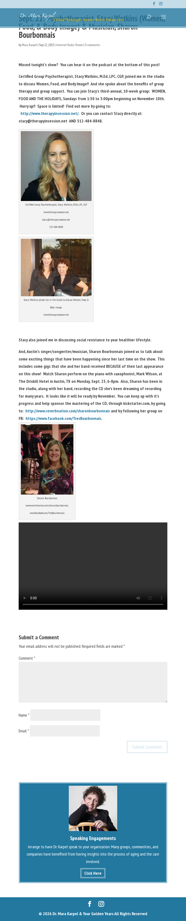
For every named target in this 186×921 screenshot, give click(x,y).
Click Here (92, 873)
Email (24, 731)
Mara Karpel (29, 45)
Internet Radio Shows (69, 45)
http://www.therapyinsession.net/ (49, 113)
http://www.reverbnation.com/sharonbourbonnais (67, 411)
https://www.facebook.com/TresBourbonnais (63, 418)
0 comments (92, 45)
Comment (27, 658)
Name (24, 715)
